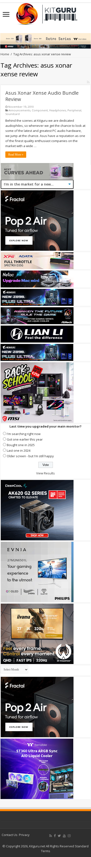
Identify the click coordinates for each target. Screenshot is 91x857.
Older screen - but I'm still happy (30, 456)
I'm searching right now (24, 434)
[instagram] (69, 836)
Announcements (19, 110)
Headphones (57, 110)
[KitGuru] (45, 12)
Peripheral (74, 110)
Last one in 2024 (18, 450)
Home (4, 54)
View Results (45, 473)
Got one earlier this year (25, 439)
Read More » (15, 154)
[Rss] (50, 836)
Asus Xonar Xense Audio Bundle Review (42, 96)
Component (40, 110)
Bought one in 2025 (21, 445)
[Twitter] (59, 836)
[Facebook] (54, 836)
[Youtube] (64, 836)
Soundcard (12, 114)
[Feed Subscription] (88, 82)
